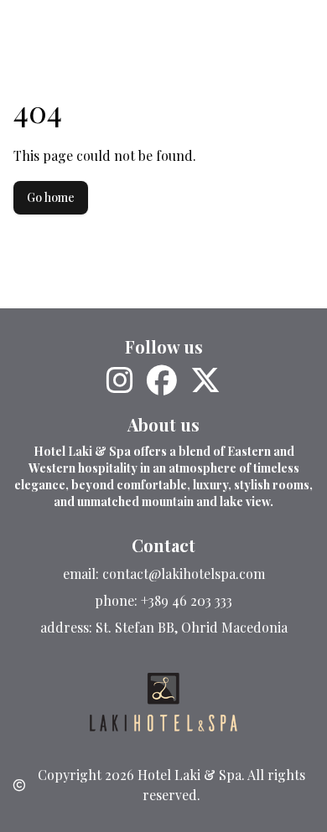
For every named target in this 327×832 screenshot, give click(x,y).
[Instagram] (119, 380)
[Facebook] (162, 380)
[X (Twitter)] (205, 380)
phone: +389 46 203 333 (163, 600)
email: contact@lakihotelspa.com (164, 573)
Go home (51, 197)
